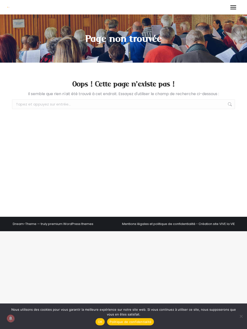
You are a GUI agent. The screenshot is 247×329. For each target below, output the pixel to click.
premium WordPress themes (70, 224)
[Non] (241, 316)
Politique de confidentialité (130, 322)
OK (100, 322)
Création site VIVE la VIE (217, 224)
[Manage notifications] (10, 318)
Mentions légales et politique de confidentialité (158, 224)
